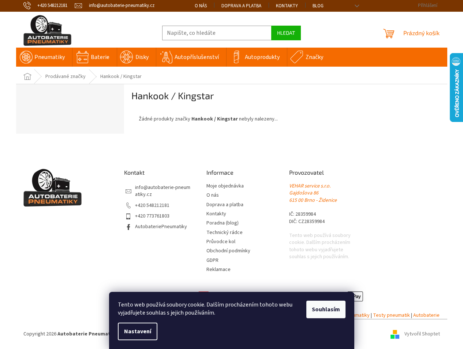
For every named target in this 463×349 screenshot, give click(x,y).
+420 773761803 (152, 216)
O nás (201, 6)
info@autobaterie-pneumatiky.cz (162, 191)
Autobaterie (426, 315)
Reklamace (218, 269)
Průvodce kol (220, 241)
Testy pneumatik (391, 315)
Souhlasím (326, 309)
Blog (318, 6)
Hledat (286, 33)
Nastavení (137, 331)
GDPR (212, 260)
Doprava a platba (241, 6)
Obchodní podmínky (228, 251)
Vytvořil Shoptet (422, 334)
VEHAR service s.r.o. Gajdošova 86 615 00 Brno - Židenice (313, 193)
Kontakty (287, 6)
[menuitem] (44, 57)
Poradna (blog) (222, 223)
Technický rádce (224, 232)
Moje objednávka (225, 186)
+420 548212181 (152, 205)
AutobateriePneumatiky (161, 226)
